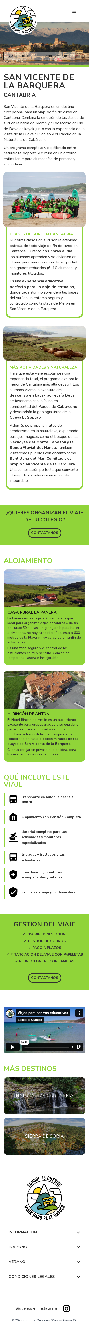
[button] (74, 11)
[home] (23, 20)
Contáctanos (44, 532)
